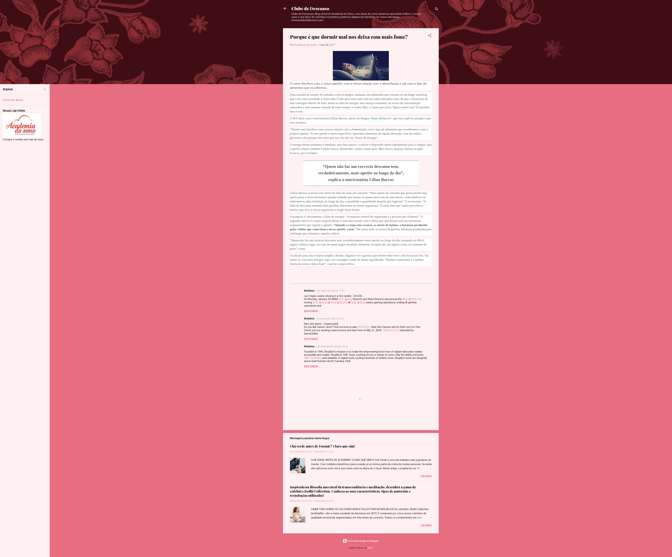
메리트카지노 (391, 330)
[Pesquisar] (437, 9)
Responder (311, 311)
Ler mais (426, 476)
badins (370, 548)
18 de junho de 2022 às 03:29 (330, 318)
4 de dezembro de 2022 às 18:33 (332, 346)
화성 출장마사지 (411, 299)
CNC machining (313, 358)
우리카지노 (364, 327)
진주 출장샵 (345, 299)
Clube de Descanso (310, 8)
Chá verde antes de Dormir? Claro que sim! (322, 446)
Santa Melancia (380, 118)
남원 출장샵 (358, 302)
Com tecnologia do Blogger (363, 540)
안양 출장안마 (339, 302)
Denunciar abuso (13, 100)
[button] (430, 36)
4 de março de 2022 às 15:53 (330, 290)
